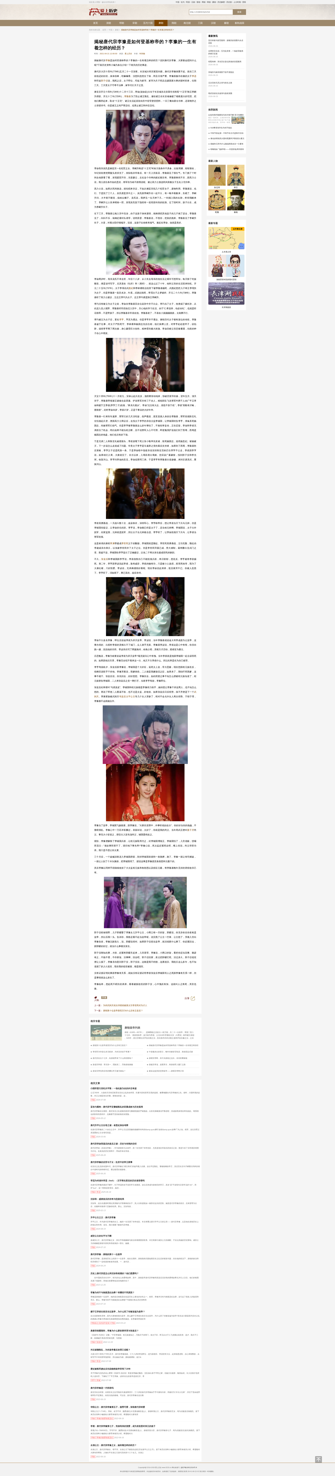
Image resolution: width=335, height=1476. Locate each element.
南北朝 (187, 23)
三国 (200, 23)
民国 (188, 2)
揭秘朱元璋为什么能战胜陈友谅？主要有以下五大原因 (225, 145)
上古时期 (237, 2)
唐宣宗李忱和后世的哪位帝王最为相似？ (108, 1071)
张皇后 (104, 559)
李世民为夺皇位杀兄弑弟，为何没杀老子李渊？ (111, 1052)
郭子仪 (104, 80)
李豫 (108, 60)
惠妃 (131, 288)
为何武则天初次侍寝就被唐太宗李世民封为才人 (125, 1005)
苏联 (244, 2)
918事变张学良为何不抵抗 (220, 128)
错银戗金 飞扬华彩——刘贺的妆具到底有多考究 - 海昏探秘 (226, 150)
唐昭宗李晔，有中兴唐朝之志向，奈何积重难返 (167, 1058)
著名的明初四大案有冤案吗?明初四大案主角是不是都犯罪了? (226, 139)
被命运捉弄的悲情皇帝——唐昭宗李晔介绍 (165, 1071)
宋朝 (134, 23)
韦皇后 (122, 696)
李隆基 (127, 96)
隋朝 (174, 23)
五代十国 (148, 23)
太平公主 (130, 696)
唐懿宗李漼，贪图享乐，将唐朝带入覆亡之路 (166, 1064)
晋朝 (198, 2)
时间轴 (142, 54)
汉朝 (213, 23)
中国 (177, 2)
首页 (95, 23)
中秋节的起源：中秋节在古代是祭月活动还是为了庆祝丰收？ (225, 134)
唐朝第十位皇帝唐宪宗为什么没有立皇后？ (123, 1010)
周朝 (203, 2)
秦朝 (226, 23)
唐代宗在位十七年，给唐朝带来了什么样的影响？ (112, 1058)
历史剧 (229, 2)
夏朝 (214, 2)
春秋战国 (239, 23)
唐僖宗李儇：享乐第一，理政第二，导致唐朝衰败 (112, 1064)
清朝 (108, 23)
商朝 (209, 2)
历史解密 (221, 2)
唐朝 (161, 23)
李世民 (124, 543)
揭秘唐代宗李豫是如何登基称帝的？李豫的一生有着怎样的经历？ (172, 1046)
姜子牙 (190, 830)
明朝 (121, 23)
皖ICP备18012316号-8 (189, 1467)
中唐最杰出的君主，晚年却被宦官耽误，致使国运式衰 (170, 1052)
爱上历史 (128, 54)
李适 (194, 76)
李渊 (112, 543)
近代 (183, 2)
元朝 (193, 2)
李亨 (121, 319)
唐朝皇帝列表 (132, 1027)
